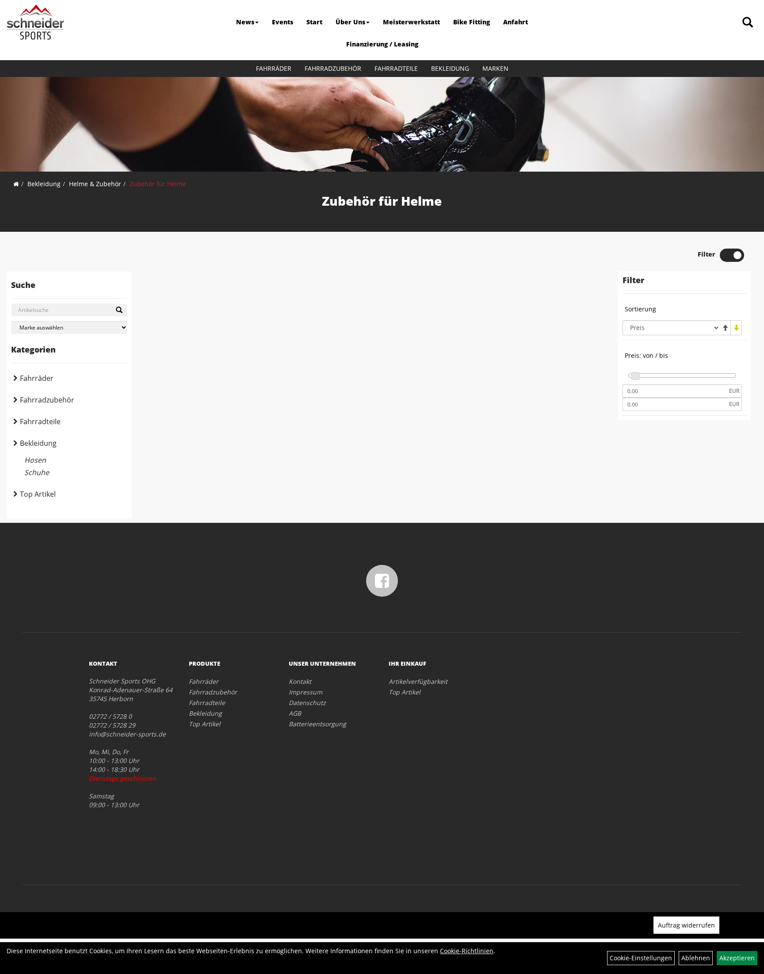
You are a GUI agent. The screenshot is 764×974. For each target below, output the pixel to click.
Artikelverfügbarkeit (418, 681)
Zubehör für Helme (158, 184)
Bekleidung (450, 68)
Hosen (35, 460)
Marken (495, 68)
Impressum (305, 692)
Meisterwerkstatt (411, 22)
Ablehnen (695, 958)
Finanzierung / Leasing (382, 44)
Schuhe (36, 472)
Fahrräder (273, 68)
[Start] (16, 184)
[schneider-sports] (35, 22)
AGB (295, 713)
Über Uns (350, 22)
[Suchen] (119, 310)
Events (282, 22)
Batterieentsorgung (317, 724)
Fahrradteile (396, 68)
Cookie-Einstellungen (641, 958)
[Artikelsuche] (747, 22)
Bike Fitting (471, 22)
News (245, 22)
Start (314, 22)
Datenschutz (307, 702)
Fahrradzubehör (333, 68)
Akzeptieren (737, 958)
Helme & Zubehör (95, 184)
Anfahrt (515, 22)
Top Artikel (38, 494)
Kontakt (300, 681)
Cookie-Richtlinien (466, 951)
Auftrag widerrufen (686, 925)
